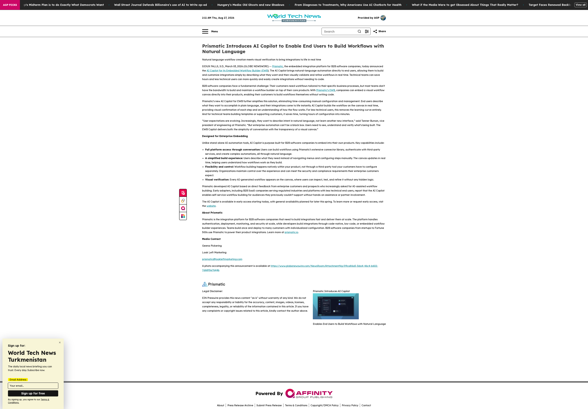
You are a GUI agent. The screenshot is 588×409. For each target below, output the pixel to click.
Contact (366, 405)
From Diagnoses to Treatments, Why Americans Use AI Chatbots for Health (348, 5)
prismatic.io (291, 232)
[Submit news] (183, 193)
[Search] (359, 31)
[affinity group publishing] (183, 208)
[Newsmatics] (183, 216)
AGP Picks (10, 4)
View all (580, 4)
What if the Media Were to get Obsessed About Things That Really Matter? (465, 5)
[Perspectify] (183, 200)
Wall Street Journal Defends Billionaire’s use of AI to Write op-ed (160, 5)
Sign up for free (33, 393)
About (220, 405)
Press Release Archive (240, 405)
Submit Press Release (269, 405)
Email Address (17, 379)
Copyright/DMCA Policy (325, 405)
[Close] (59, 342)
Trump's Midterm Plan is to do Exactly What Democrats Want (60, 5)
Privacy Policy (350, 405)
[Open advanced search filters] (366, 31)
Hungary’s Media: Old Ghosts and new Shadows (250, 5)
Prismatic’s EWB (325, 90)
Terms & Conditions (296, 405)
